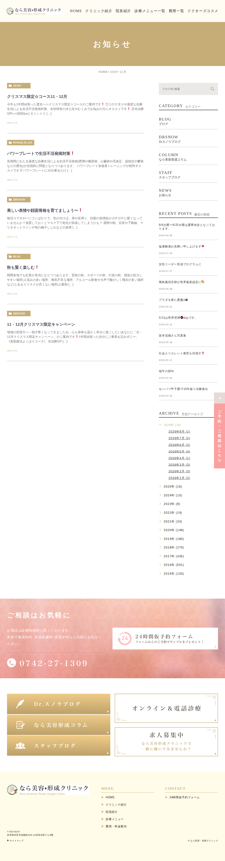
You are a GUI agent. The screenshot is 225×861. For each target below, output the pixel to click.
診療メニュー (115, 819)
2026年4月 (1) (179, 458)
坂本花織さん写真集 (172, 335)
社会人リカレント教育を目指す (180, 353)
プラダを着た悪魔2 (172, 300)
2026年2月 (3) (179, 471)
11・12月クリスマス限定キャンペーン (41, 324)
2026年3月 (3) (179, 464)
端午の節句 (166, 371)
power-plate (23, 142)
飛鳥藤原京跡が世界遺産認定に (180, 282)
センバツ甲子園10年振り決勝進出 (183, 389)
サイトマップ (17, 840)
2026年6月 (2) (179, 444)
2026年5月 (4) (179, 451)
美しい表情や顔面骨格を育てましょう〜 (42, 210)
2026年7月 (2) (179, 438)
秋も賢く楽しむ (21, 267)
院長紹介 (112, 811)
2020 (114, 71)
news (17, 85)
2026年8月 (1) (179, 431)
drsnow (19, 199)
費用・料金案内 (116, 826)
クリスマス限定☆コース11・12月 (37, 96)
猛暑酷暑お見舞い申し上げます (180, 246)
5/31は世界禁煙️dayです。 (178, 317)
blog (17, 256)
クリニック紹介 (116, 804)
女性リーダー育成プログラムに (180, 264)
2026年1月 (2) (179, 478)
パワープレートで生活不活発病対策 (38, 153)
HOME (103, 71)
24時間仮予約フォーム (184, 797)
